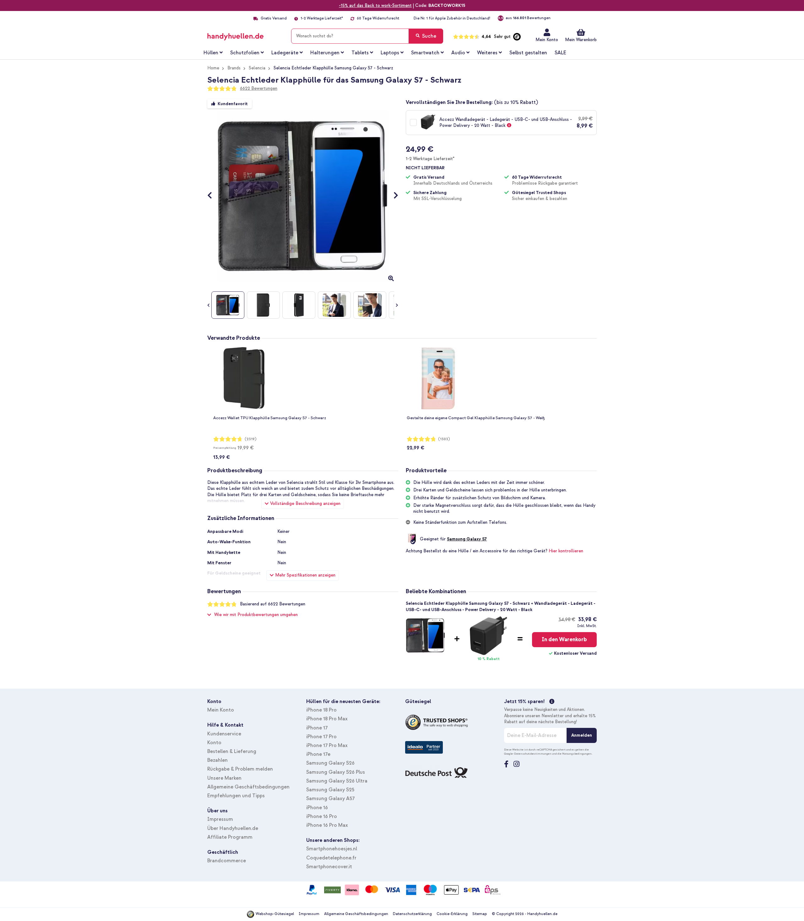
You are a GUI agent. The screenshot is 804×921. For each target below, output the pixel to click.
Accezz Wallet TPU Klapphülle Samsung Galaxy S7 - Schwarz (269, 417)
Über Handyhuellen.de (232, 828)
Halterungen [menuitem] (325, 53)
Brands (234, 68)
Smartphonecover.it (329, 867)
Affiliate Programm (230, 837)
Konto (214, 743)
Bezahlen (217, 760)
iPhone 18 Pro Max (327, 719)
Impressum (220, 819)
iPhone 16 (317, 808)
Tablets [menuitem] (360, 53)
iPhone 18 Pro (321, 710)
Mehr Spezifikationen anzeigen (305, 575)
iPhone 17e (318, 754)
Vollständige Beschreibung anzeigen (305, 503)
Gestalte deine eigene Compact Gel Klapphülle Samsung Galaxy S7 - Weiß (476, 417)
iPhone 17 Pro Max (327, 745)
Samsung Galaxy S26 (330, 763)
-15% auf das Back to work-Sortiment (375, 5)
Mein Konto (546, 39)
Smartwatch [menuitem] (425, 53)
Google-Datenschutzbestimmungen (527, 754)
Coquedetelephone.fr (331, 858)
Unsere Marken (224, 778)
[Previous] (212, 196)
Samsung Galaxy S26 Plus (335, 772)
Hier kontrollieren (566, 551)
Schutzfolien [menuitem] (244, 53)
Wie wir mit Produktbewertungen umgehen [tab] (256, 614)
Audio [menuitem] (458, 53)
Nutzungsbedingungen (577, 754)
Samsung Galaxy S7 (467, 539)
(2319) (251, 439)
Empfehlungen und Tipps (236, 796)
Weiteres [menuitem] (487, 53)
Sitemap (479, 914)
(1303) (444, 439)
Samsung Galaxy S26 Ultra (336, 781)
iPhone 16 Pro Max (327, 825)
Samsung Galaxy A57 (330, 798)
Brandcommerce (226, 861)
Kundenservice (224, 734)
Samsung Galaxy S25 (330, 790)
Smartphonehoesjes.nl (331, 849)
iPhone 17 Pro (321, 737)
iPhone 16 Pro (321, 816)
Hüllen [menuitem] (211, 53)
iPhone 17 (317, 728)
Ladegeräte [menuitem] (284, 53)
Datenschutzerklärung (412, 914)
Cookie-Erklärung (452, 914)
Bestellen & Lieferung (231, 751)
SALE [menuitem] (560, 53)
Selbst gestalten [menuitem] (528, 53)
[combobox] (367, 36)
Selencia (257, 68)
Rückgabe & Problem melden (240, 769)
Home (213, 68)
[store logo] (244, 35)
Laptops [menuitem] (390, 53)
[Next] (392, 196)
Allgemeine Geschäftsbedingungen (248, 787)
